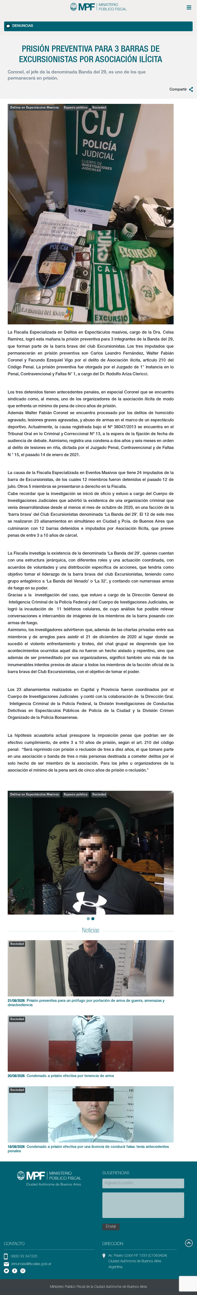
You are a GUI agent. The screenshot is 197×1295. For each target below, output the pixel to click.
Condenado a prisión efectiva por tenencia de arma (61, 1076)
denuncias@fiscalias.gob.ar (31, 1264)
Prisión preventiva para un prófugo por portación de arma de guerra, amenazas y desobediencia (86, 1003)
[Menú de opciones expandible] (189, 7)
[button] (12, 847)
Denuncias (22, 26)
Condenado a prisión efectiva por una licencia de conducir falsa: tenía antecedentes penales (88, 1149)
